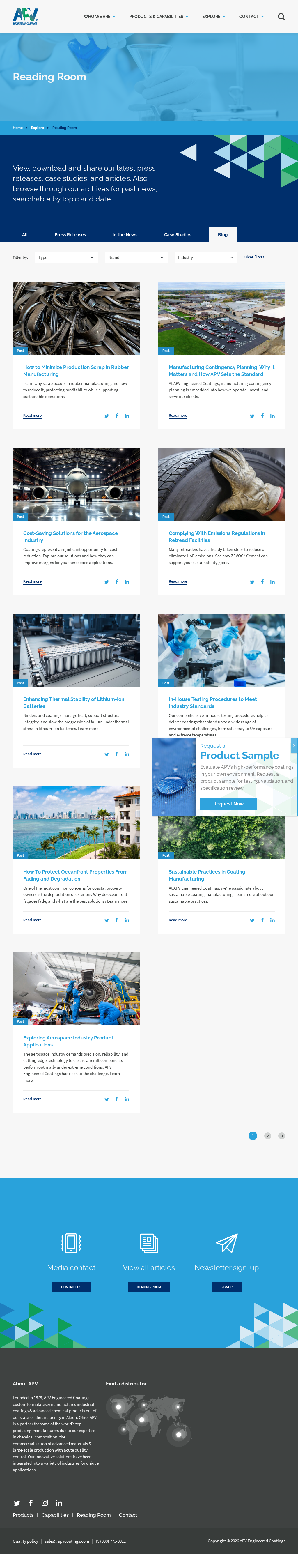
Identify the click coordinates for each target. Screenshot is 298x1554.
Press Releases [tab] (70, 234)
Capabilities (55, 1515)
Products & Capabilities (156, 16)
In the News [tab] (125, 234)
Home (18, 128)
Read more (32, 416)
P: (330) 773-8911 (111, 1541)
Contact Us (71, 1287)
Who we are (97, 16)
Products (23, 1515)
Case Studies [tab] (177, 234)
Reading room (149, 1287)
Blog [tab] (223, 234)
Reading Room (94, 1515)
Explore (211, 16)
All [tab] (25, 234)
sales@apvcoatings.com (67, 1541)
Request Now (228, 804)
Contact (249, 16)
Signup (227, 1287)
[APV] (25, 16)
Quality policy (25, 1541)
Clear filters (254, 257)
